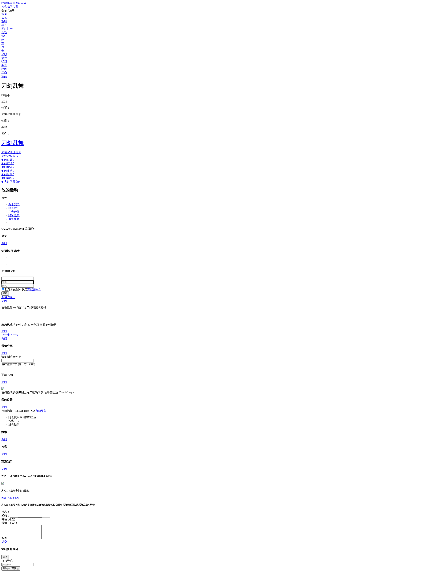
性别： (5, 120)
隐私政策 (14, 215)
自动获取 (40, 410)
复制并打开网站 (11, 568)
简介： (5, 133)
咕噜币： (7, 95)
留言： (5, 538)
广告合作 (14, 211)
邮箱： (5, 515)
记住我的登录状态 (16, 289)
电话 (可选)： (9, 519)
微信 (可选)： (9, 522)
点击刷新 (33, 324)
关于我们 (14, 204)
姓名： (5, 511)
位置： (5, 107)
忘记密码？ (34, 289)
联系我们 (14, 208)
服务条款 (14, 219)
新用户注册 (8, 297)
